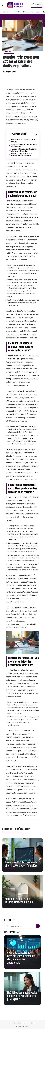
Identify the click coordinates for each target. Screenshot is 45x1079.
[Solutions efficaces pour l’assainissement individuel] (22, 893)
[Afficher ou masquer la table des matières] (32, 134)
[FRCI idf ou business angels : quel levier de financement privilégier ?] (22, 988)
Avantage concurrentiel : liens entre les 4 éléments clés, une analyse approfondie (21, 957)
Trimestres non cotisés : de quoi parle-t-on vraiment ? (23, 141)
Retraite (8, 51)
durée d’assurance (23, 227)
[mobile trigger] (4, 5)
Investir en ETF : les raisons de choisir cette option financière (21, 864)
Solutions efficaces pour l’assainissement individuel (19, 901)
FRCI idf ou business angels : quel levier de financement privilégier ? (22, 996)
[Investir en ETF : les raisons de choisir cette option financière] (22, 856)
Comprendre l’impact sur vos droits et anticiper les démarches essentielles (21, 154)
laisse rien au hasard (14, 166)
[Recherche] (33, 4)
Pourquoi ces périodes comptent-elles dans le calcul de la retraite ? (24, 145)
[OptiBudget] (15, 5)
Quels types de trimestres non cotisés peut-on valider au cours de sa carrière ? (24, 150)
